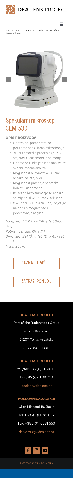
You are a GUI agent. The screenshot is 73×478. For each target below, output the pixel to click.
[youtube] (45, 450)
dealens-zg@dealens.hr (36, 432)
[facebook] (28, 450)
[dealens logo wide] (36, 6)
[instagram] (36, 450)
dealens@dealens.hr (36, 385)
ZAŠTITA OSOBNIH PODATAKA (36, 463)
